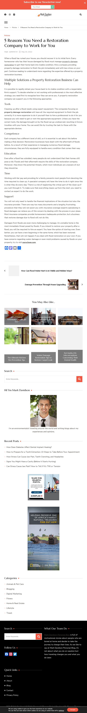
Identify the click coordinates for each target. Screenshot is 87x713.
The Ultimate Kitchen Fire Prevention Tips (17, 358)
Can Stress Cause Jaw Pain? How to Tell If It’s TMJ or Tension (33, 466)
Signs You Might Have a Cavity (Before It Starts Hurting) (31, 461)
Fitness (9, 598)
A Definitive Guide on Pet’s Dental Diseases (70, 320)
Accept (72, 710)
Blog (8, 685)
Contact (9, 690)
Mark (6, 52)
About (9, 680)
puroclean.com (29, 242)
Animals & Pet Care (15, 584)
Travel (9, 613)
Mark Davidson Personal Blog (57, 635)
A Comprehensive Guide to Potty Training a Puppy (43, 319)
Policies (7, 35)
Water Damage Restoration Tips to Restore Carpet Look (43, 357)
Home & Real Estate (15, 603)
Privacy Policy (12, 695)
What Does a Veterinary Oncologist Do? (16, 319)
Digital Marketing (14, 594)
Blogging (10, 589)
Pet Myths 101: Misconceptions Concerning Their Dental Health (70, 356)
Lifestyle (10, 608)
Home (9, 676)
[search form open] (81, 15)
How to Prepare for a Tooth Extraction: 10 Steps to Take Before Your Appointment (43, 452)
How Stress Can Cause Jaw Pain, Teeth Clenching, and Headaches (35, 456)
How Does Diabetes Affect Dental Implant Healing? (29, 447)
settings (61, 711)
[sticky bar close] (85, 3)
